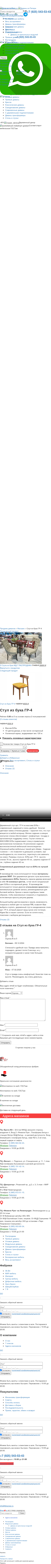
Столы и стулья (11, 50)
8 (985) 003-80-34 (16, 1226)
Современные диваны (14, 47)
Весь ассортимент (13, 21)
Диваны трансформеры (15, 24)
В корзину (5, 750)
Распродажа (10, 39)
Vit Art (7, 1270)
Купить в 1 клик (18, 750)
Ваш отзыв (5, 997)
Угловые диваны (12, 53)
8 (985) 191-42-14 (16, 1166)
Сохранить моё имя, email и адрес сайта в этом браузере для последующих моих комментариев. (21, 1036)
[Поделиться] (42, 3)
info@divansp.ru (6, 1506)
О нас (7, 1340)
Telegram (13, 1145)
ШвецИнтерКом (12, 1286)
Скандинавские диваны (15, 45)
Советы (8, 1399)
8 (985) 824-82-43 (16, 1143)
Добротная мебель (13, 1281)
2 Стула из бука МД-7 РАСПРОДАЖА (16, 665)
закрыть (2, 1556)
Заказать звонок (7, 1463)
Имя (2, 1025)
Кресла (8, 29)
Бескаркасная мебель (14, 18)
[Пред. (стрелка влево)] (4, 782)
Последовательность (14, 1407)
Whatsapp (4, 1145)
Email (3, 1030)
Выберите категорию (9, 14)
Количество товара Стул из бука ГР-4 (19, 744)
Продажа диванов (7, 628)
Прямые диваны (12, 37)
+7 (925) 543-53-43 (12, 1455)
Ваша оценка (5, 993)
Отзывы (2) (10, 768)
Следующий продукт (9, 670)
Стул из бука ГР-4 (8, 703)
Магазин (21, 628)
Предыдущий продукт (9, 631)
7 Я (6, 1289)
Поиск (3, 57)
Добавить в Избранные (10, 757)
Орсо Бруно (10, 1284)
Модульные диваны (13, 32)
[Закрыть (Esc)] (48, 3)
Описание (9, 765)
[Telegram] (5, 96)
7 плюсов (9, 1343)
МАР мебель (10, 1273)
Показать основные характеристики (21, 738)
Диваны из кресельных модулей (24, 34)
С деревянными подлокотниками (19, 42)
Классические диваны (14, 26)
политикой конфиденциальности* (26, 1313)
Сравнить (4, 755)
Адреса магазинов (13, 1346)
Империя (9, 1276)
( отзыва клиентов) (8, 719)
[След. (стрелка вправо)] (46, 782)
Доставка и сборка (13, 1405)
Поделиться (8, 761)
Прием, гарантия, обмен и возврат (20, 1410)
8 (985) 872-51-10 (16, 1192)
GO (1, 1293)
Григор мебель (11, 1278)
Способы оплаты (12, 1402)
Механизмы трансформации (17, 1397)
